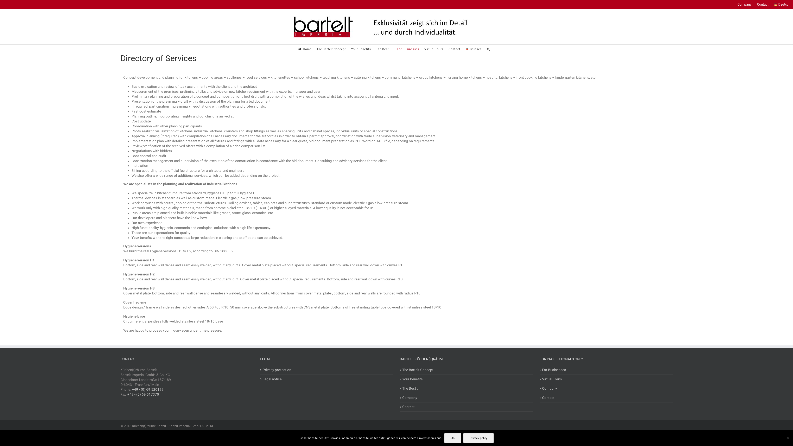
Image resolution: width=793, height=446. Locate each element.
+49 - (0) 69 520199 (148, 389)
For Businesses (554, 370)
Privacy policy (478, 438)
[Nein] (788, 438)
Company (409, 398)
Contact (408, 407)
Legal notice (272, 379)
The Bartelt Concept (417, 370)
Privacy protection (277, 370)
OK (453, 438)
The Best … (410, 388)
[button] (488, 49)
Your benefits (412, 379)
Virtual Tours (552, 379)
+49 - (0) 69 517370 (143, 394)
